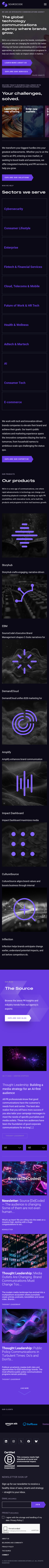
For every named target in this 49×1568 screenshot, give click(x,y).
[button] (45, 4)
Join (37, 1504)
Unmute (41, 75)
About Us (5, 1539)
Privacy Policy (8, 1547)
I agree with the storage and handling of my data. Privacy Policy (24, 1519)
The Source (6, 1551)
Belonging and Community (12, 1543)
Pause (34, 75)
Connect (5, 1555)
